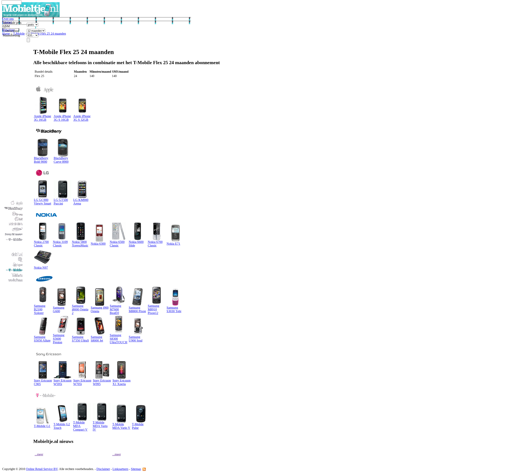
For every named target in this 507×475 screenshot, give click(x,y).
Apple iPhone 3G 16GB (42, 117)
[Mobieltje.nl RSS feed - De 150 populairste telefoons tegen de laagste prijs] (144, 469)
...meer (39, 454)
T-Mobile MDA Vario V (121, 426)
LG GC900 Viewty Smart (42, 201)
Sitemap (136, 469)
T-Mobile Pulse (138, 426)
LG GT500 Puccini (61, 201)
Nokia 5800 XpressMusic (80, 243)
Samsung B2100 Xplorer (39, 309)
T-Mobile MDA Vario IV (100, 426)
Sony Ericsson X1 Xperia (121, 382)
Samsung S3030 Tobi (174, 309)
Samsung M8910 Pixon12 (153, 309)
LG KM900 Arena (80, 201)
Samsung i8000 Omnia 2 (80, 309)
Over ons (8, 18)
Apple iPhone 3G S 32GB (82, 117)
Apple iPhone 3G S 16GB (62, 117)
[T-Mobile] (13, 271)
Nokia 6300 (98, 243)
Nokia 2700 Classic (41, 243)
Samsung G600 (58, 309)
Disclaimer (103, 469)
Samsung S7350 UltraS (80, 338)
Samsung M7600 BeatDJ (115, 309)
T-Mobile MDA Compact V (80, 426)
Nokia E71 (173, 243)
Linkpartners (120, 469)
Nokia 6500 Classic (117, 243)
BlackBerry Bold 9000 (41, 159)
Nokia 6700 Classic (155, 243)
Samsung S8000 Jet (97, 338)
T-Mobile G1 (42, 426)
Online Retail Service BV (42, 469)
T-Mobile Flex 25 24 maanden (47, 33)
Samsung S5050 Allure (42, 338)
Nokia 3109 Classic (60, 243)
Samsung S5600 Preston (58, 338)
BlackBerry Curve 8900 (61, 159)
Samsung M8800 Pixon (137, 309)
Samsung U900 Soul (135, 338)
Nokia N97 (41, 267)
